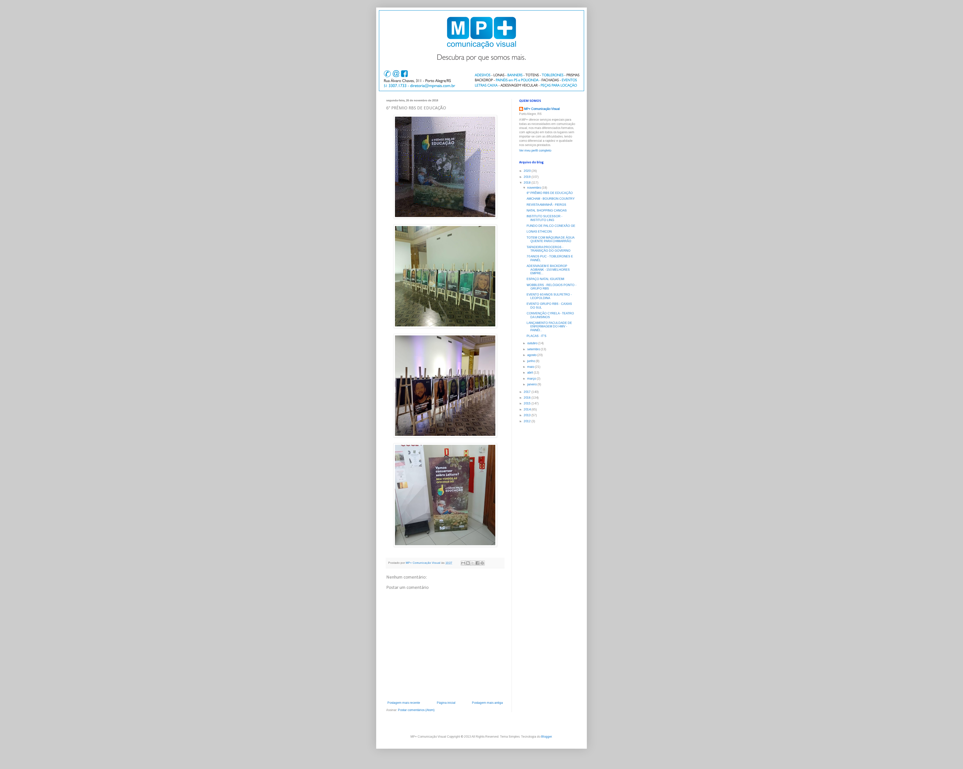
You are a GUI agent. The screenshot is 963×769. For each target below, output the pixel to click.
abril (530, 372)
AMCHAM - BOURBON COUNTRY (551, 198)
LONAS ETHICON (539, 231)
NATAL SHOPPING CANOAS (547, 210)
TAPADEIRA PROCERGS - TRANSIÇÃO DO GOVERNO (549, 248)
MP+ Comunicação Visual (542, 109)
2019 (527, 177)
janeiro (532, 384)
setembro (534, 349)
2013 (527, 415)
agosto (532, 355)
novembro (534, 187)
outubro (532, 343)
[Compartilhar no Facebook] (477, 563)
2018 (527, 182)
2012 (527, 421)
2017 (527, 392)
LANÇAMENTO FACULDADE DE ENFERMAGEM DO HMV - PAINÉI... (549, 326)
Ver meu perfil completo (535, 150)
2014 (527, 409)
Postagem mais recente (403, 703)
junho (531, 361)
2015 (527, 403)
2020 (527, 171)
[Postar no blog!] (467, 563)
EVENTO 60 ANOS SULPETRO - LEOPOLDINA (549, 296)
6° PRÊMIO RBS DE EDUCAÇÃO (550, 193)
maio (531, 367)
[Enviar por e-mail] (463, 563)
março (532, 378)
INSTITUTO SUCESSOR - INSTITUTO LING (544, 218)
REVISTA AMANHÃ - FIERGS (546, 204)
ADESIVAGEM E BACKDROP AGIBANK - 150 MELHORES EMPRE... (548, 269)
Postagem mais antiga (487, 703)
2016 (527, 397)
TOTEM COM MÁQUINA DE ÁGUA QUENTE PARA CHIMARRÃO (550, 239)
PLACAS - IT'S (536, 336)
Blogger (546, 736)
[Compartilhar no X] (472, 563)
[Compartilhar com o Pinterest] (482, 563)
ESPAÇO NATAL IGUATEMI (545, 279)
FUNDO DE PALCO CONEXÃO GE (551, 226)
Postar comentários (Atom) (416, 710)
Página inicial (446, 703)
